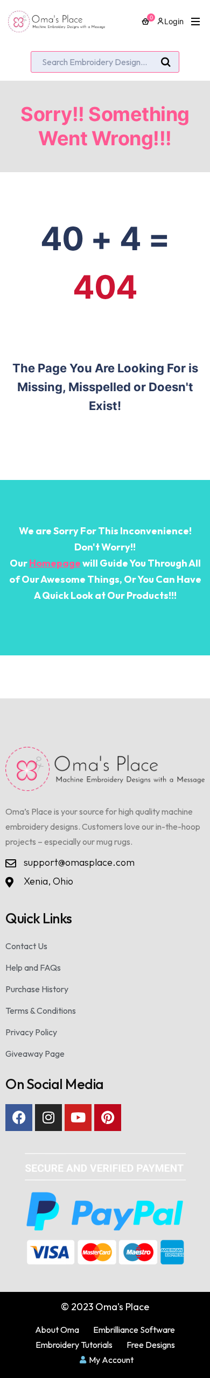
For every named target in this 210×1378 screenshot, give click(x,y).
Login (174, 21)
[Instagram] (48, 1117)
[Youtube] (78, 1117)
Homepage (55, 563)
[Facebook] (18, 1117)
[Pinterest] (107, 1117)
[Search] (165, 62)
